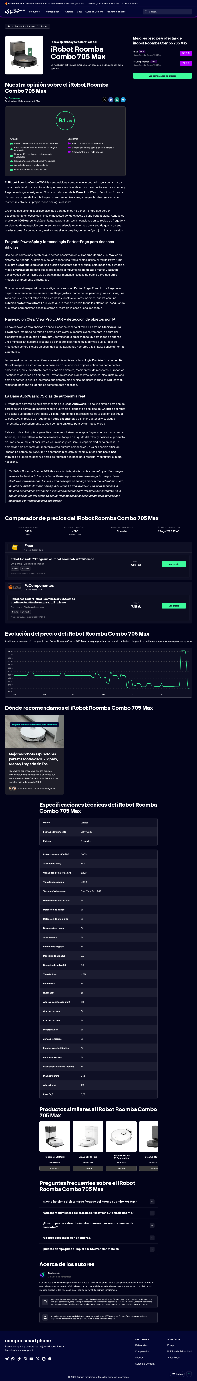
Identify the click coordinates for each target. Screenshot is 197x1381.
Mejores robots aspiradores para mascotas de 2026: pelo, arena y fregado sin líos (33, 759)
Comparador (52, 11)
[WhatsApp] (13, 1359)
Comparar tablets (33, 3)
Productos (34, 11)
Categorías (141, 1345)
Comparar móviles (54, 3)
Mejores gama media (98, 3)
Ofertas (69, 11)
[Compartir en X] (104, 99)
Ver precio (174, 564)
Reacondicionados (116, 11)
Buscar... (153, 11)
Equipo (171, 1345)
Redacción (14, 98)
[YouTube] (31, 1359)
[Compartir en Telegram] (123, 99)
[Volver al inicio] (189, 1374)
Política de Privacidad (179, 1351)
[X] (37, 1359)
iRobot (43, 26)
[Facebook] (50, 1359)
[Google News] (44, 1359)
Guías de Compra (94, 11)
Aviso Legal (173, 1357)
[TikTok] (19, 1359)
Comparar (54, 1168)
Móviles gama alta (75, 3)
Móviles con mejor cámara (124, 3)
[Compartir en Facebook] (110, 99)
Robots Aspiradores (25, 26)
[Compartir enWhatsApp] (117, 99)
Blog (79, 11)
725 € (186, 63)
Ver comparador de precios (162, 75)
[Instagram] (25, 1359)
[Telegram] (7, 1359)
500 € (186, 53)
